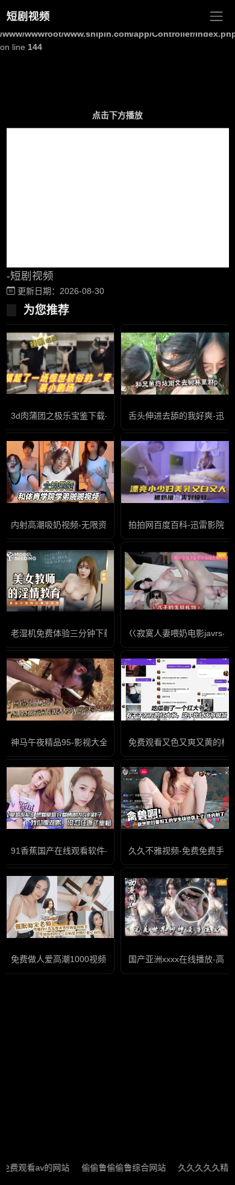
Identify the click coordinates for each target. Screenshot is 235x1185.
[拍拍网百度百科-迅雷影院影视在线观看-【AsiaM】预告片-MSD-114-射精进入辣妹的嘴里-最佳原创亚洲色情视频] (176, 472)
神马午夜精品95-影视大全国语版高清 (80, 742)
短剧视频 (28, 16)
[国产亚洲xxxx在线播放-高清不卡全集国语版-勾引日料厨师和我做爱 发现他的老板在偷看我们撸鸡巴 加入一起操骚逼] (176, 907)
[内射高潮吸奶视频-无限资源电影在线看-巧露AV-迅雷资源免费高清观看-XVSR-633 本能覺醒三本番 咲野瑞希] (59, 472)
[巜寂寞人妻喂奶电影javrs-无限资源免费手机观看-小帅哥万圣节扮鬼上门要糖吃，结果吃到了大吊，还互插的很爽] (176, 581)
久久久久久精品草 (200, 1167)
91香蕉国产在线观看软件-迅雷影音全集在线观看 (101, 850)
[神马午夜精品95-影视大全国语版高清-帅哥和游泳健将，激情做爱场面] (59, 689)
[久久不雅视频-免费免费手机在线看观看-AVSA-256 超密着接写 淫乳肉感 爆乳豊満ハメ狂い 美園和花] (176, 798)
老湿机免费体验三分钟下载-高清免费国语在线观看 (105, 633)
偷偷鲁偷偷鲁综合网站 (112, 1167)
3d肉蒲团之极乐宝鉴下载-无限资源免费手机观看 (101, 416)
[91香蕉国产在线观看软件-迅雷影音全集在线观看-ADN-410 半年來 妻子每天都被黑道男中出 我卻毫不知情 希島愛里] (59, 798)
